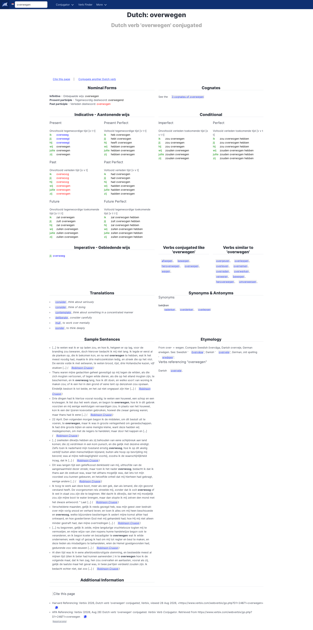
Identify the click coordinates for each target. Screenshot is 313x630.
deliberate (61, 317)
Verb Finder (85, 4)
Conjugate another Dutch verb (97, 79)
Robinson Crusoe (82, 367)
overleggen (241, 260)
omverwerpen (247, 281)
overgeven (222, 260)
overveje (224, 352)
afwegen (167, 260)
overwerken (241, 271)
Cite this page (61, 79)
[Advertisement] (147, 51)
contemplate (63, 312)
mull (57, 322)
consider (60, 302)
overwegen (191, 266)
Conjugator (63, 4)
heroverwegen (170, 266)
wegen (166, 271)
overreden (222, 271)
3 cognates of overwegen (188, 96)
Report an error (59, 621)
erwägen (167, 357)
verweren (222, 276)
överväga (197, 352)
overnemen (240, 266)
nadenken (169, 309)
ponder (59, 328)
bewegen (183, 260)
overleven (222, 266)
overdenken (186, 309)
